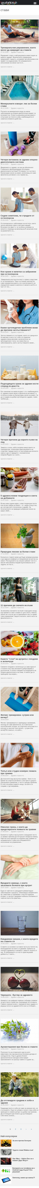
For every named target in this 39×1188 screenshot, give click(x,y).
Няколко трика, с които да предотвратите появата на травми (18, 828)
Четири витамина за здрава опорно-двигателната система (19, 161)
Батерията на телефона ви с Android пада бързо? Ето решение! (23, 1170)
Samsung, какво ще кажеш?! (23, 1178)
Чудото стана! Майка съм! (22, 1150)
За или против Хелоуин (21, 1140)
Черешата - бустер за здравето (16, 995)
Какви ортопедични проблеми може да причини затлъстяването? (19, 329)
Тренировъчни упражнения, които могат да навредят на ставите (18, 49)
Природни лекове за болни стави (18, 552)
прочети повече (6, 67)
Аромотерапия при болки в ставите (19, 1047)
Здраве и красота (17, 52)
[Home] (9, 3)
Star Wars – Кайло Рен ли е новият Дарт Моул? (23, 1159)
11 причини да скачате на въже (17, 605)
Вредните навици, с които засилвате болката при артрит (16, 884)
